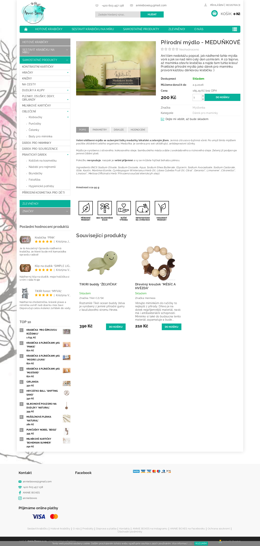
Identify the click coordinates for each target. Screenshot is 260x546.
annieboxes (30, 498)
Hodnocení (138, 129)
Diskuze (119, 129)
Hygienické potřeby (41, 186)
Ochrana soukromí (219, 528)
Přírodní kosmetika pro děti (43, 192)
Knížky (27, 78)
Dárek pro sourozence (40, 148)
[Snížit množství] (203, 99)
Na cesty (29, 84)
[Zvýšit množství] (203, 96)
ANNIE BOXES (31, 492)
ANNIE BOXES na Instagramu (150, 528)
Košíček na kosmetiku (43, 160)
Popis (82, 129)
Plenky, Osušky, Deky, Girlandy (38, 98)
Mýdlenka (199, 107)
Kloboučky (35, 117)
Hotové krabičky (49, 29)
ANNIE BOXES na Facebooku (187, 528)
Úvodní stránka (26, 29)
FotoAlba (35, 179)
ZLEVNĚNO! (176, 29)
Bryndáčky (36, 173)
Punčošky (35, 123)
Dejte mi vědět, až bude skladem (187, 119)
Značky (28, 211)
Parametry (100, 129)
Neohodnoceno (189, 49)
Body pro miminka (40, 136)
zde (190, 543)
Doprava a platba (106, 528)
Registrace (233, 5)
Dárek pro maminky (36, 142)
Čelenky (34, 129)
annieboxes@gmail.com (37, 481)
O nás (198, 29)
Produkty (87, 528)
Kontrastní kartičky (38, 66)
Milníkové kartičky (36, 105)
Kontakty (124, 528)
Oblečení (29, 111)
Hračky (27, 72)
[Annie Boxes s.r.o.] (33, 13)
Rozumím (201, 543)
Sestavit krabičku (37, 528)
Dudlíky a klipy (33, 90)
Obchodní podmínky (130, 531)
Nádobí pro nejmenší (42, 166)
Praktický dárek (34, 154)
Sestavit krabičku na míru (93, 29)
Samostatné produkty (141, 29)
